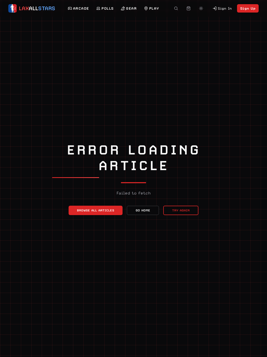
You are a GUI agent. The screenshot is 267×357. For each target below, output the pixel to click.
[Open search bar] (176, 8)
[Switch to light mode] (201, 8)
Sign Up (248, 8)
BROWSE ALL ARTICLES (95, 210)
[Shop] (188, 8)
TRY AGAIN (181, 210)
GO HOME (143, 210)
